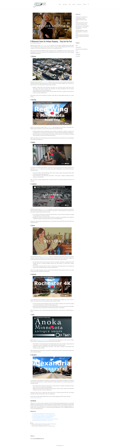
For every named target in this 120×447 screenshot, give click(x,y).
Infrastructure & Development (81, 49)
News (69, 4)
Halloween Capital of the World (42, 339)
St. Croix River (45, 82)
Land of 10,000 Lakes (45, 45)
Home (60, 4)
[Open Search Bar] (88, 4)
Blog (32, 422)
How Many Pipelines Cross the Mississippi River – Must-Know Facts (82, 32)
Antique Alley (37, 169)
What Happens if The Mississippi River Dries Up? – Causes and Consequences (82, 27)
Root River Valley (44, 209)
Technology (79, 4)
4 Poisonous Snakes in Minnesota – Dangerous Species (41, 425)
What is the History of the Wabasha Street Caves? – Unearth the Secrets (43, 426)
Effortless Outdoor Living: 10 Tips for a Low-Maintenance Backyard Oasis (82, 36)
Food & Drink (65, 4)
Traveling (84, 4)
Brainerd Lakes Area (45, 256)
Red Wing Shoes (49, 127)
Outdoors (73, 4)
